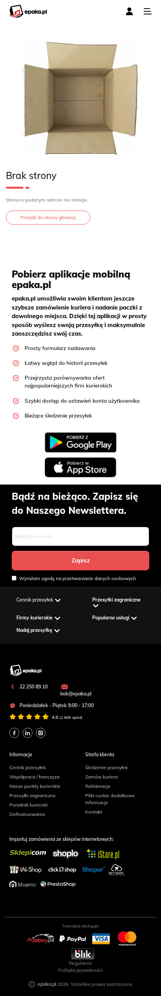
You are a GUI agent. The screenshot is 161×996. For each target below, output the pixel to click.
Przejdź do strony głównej (48, 217)
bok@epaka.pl (75, 694)
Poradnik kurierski (28, 805)
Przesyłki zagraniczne (32, 795)
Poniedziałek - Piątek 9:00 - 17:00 (56, 705)
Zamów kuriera (101, 777)
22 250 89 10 (33, 687)
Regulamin (80, 963)
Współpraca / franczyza (34, 777)
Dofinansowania (27, 814)
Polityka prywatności (80, 970)
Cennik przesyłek (27, 767)
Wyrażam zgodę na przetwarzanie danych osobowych (77, 578)
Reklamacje (98, 786)
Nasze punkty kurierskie (35, 786)
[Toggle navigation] (148, 11)
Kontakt (93, 812)
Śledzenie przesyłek (106, 767)
